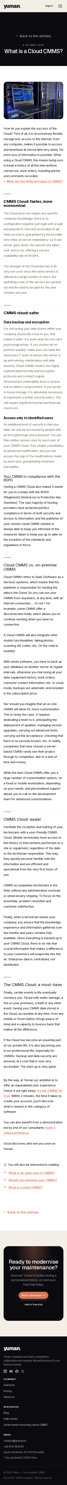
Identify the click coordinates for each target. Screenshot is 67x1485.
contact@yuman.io (15, 1440)
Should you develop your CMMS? (32, 1180)
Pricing (8, 1391)
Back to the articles (35, 36)
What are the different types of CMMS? (34, 181)
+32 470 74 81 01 (14, 1446)
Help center (11, 1418)
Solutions (9, 1385)
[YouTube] (11, 1371)
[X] (22, 1371)
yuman (12, 6)
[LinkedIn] (5, 1371)
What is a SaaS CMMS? (25, 1187)
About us (9, 1396)
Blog (6, 1412)
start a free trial (33, 1304)
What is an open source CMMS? (31, 1173)
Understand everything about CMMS (25, 1424)
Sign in (49, 6)
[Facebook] (17, 1371)
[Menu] (60, 6)
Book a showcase (32, 1295)
